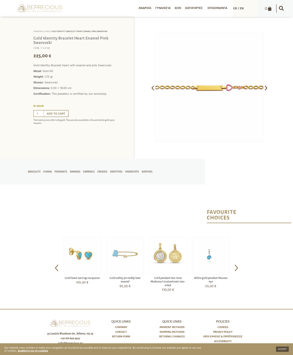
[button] (281, 8)
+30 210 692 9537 (70, 338)
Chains (47, 171)
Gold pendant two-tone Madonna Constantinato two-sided (168, 282)
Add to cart (56, 113)
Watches (147, 171)
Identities (116, 171)
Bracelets (34, 171)
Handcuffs (132, 171)
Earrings (89, 171)
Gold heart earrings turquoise (82, 278)
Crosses (102, 171)
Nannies (75, 171)
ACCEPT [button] (282, 349)
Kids (48, 31)
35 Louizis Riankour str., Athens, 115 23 (70, 333)
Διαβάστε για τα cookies (33, 350)
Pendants (61, 171)
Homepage (38, 31)
